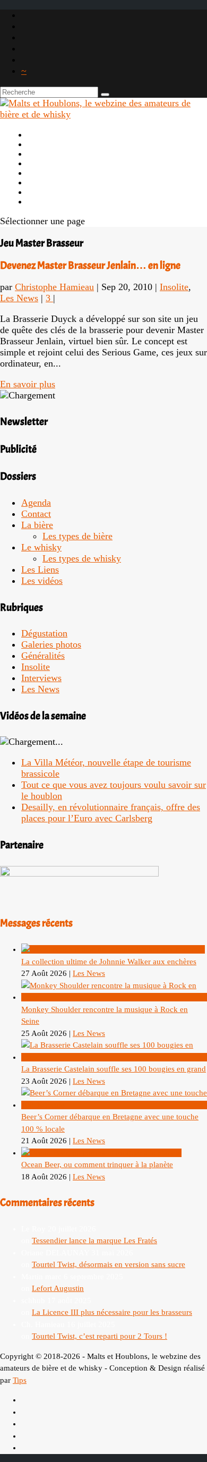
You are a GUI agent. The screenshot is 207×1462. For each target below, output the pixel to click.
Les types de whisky (81, 558)
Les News (19, 298)
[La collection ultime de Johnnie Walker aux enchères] (113, 949)
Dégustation (44, 633)
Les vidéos (48, 182)
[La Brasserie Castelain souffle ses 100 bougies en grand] (114, 1057)
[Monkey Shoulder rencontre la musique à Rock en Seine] (114, 997)
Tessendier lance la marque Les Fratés (94, 1240)
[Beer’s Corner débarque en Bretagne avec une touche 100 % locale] (114, 1105)
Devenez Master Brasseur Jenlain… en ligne (90, 265)
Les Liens (46, 191)
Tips (20, 1380)
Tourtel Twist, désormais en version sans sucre (108, 1264)
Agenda (42, 172)
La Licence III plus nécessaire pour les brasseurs (112, 1312)
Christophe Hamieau (54, 287)
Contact (36, 513)
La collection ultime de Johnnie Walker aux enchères (108, 961)
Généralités (43, 655)
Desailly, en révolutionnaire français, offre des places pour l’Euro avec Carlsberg (110, 812)
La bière (43, 153)
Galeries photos (51, 644)
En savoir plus (27, 384)
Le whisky (48, 163)
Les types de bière (77, 536)
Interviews (41, 678)
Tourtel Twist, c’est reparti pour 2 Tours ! (99, 1336)
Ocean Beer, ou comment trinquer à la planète (97, 1164)
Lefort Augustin (58, 1288)
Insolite (174, 287)
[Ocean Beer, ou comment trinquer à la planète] (101, 1153)
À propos (45, 144)
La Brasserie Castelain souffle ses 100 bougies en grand (113, 1069)
